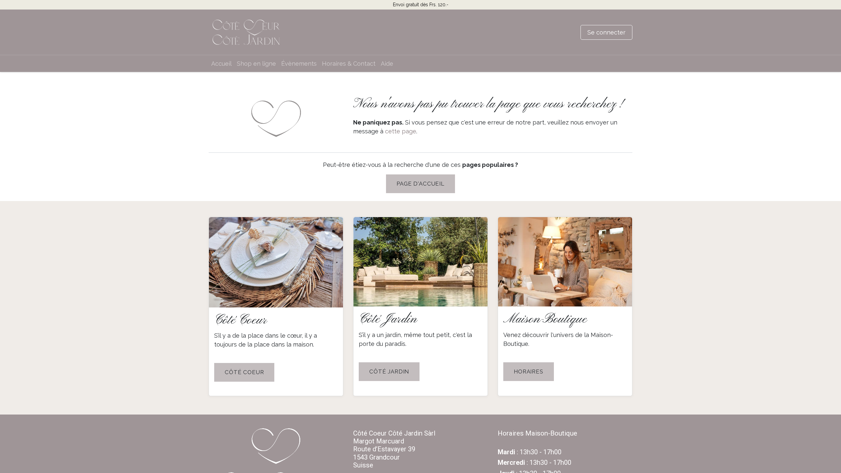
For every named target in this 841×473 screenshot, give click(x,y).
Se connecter (606, 32)
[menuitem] (221, 63)
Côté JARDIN (389, 371)
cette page (400, 131)
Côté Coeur (244, 372)
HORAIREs (528, 371)
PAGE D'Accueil (420, 183)
